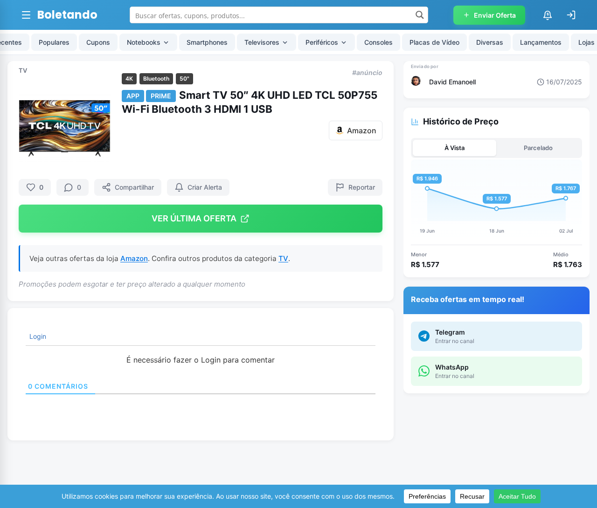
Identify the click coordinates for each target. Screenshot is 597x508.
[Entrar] (571, 15)
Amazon (134, 258)
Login (37, 336)
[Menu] (26, 15)
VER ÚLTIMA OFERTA (194, 218)
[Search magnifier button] (420, 15)
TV (23, 70)
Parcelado (538, 147)
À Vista (454, 147)
